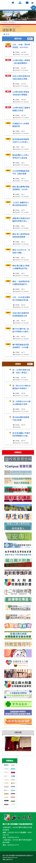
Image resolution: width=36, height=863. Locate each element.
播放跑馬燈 (16, 26)
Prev (2, 15)
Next (33, 15)
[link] (18, 49)
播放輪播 (12, 22)
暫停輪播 (4, 22)
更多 (29, 38)
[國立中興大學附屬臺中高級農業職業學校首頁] (11, 12)
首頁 (7, 34)
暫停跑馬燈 (7, 26)
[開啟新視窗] (32, 2)
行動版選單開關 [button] (33, 7)
